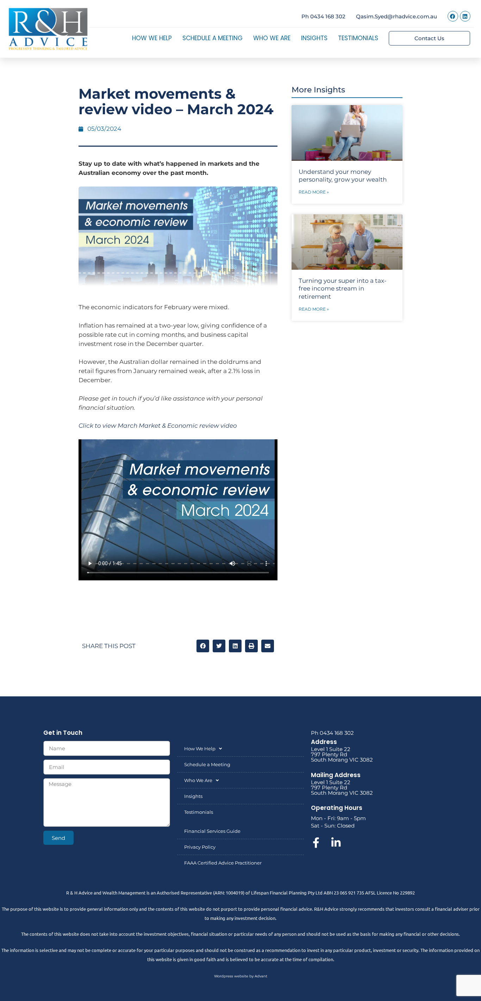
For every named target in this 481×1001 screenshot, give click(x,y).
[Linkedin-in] (336, 842)
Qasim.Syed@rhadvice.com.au (396, 16)
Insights (314, 38)
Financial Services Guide (212, 831)
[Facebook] (453, 16)
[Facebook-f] (316, 842)
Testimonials (358, 38)
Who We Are (272, 38)
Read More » (314, 192)
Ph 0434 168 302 (323, 16)
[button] (202, 646)
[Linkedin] (465, 16)
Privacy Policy (199, 847)
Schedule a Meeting (212, 38)
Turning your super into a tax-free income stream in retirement (343, 288)
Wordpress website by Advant (240, 976)
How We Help (152, 38)
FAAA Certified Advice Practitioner (223, 863)
